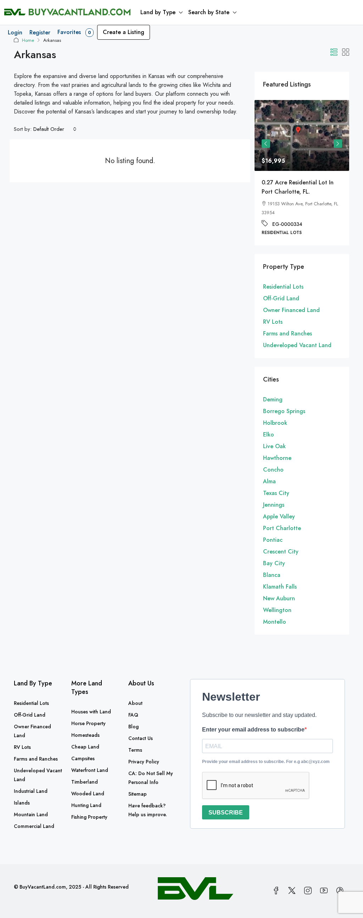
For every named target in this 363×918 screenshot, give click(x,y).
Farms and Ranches (287, 333)
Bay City (274, 563)
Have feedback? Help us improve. (147, 810)
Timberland (84, 781)
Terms (135, 749)
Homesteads (85, 735)
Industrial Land (31, 791)
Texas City (276, 493)
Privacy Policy (143, 761)
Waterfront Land (89, 770)
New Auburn (279, 598)
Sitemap (137, 793)
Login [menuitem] (15, 32)
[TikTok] (341, 891)
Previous (266, 143)
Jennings (273, 505)
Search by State (208, 12)
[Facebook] (277, 891)
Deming (273, 399)
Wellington (277, 610)
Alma (269, 481)
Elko (268, 434)
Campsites (83, 758)
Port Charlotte (282, 528)
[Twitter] (293, 891)
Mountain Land (31, 814)
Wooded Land (87, 793)
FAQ (133, 714)
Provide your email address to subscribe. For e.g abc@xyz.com (266, 761)
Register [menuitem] (39, 32)
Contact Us (140, 738)
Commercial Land (34, 826)
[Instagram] (309, 891)
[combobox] (55, 129)
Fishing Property (89, 816)
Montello (274, 622)
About (135, 703)
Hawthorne (277, 458)
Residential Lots (283, 287)
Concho (273, 470)
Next (338, 143)
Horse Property (88, 723)
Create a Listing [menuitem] (123, 32)
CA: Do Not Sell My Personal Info (150, 778)
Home (28, 40)
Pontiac (273, 540)
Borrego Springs (284, 411)
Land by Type (157, 12)
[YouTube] (325, 891)
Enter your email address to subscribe (253, 730)
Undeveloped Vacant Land (297, 345)
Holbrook (275, 423)
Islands (22, 802)
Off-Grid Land (281, 298)
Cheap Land (85, 746)
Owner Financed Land (291, 310)
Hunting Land (86, 805)
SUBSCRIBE (225, 812)
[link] (309, 135)
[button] (333, 53)
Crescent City (280, 551)
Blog (133, 726)
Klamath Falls (280, 587)
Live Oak (274, 446)
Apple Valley (279, 516)
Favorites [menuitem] (74, 32)
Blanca (271, 575)
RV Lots (273, 322)
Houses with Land (91, 711)
